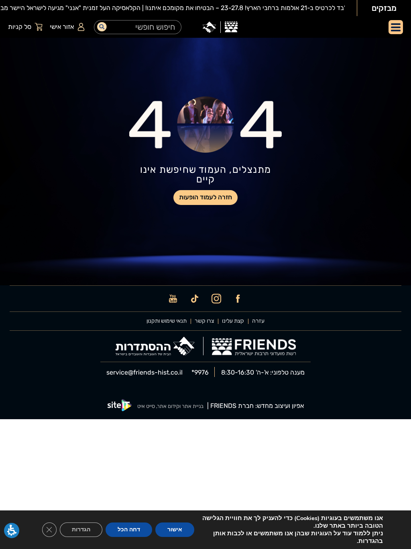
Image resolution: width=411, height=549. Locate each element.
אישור (174, 529)
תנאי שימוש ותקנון (166, 321)
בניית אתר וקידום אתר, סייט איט (170, 406)
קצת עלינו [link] (233, 321)
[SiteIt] (120, 406)
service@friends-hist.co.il (144, 372)
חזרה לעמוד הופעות (205, 197)
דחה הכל (129, 529)
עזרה (258, 321)
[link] (231, 27)
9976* (200, 372)
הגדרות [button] (81, 529)
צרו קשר (204, 321)
